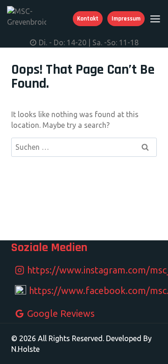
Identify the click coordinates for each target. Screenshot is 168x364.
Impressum (126, 18)
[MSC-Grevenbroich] (26, 18)
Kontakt (87, 18)
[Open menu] (155, 19)
